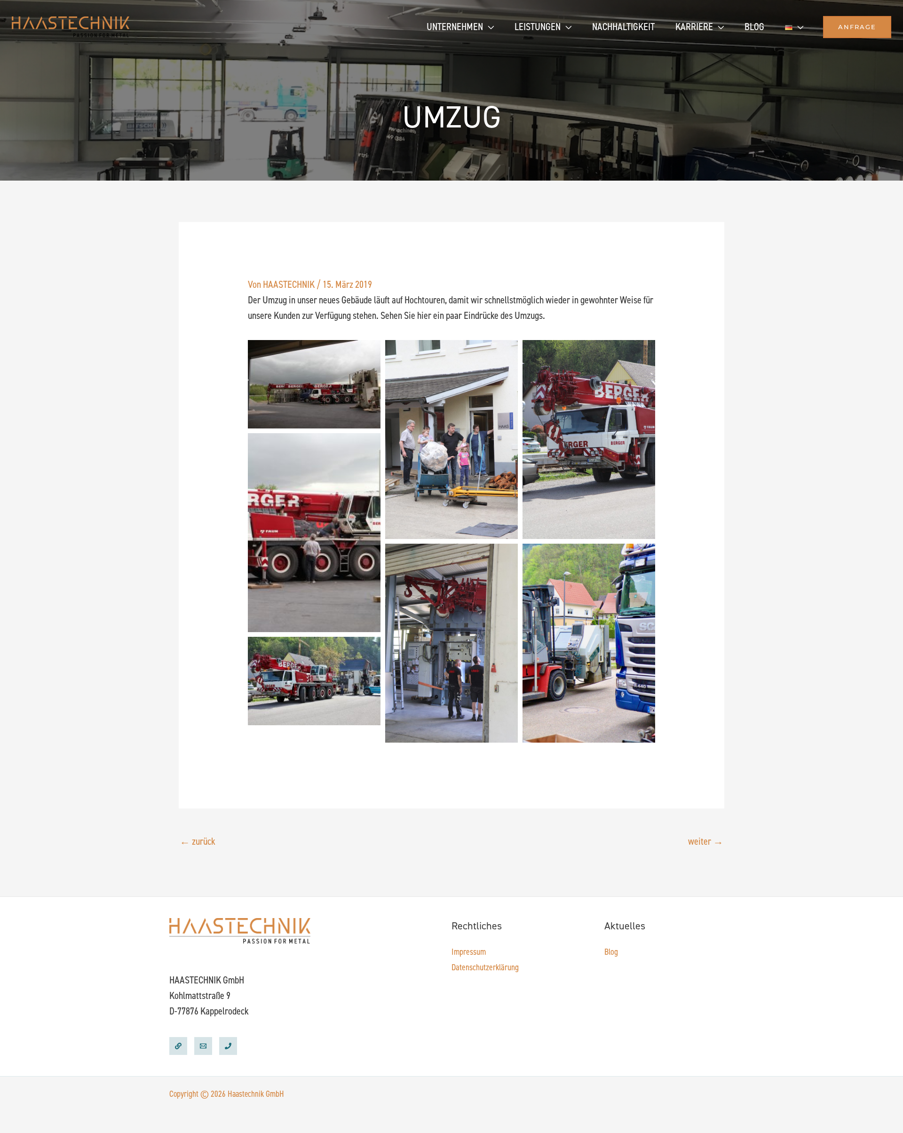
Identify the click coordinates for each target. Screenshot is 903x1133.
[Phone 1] (228, 1046)
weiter (705, 841)
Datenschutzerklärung (485, 967)
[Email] (203, 1046)
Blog (611, 952)
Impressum (469, 952)
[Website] (178, 1046)
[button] (488, 26)
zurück (197, 841)
